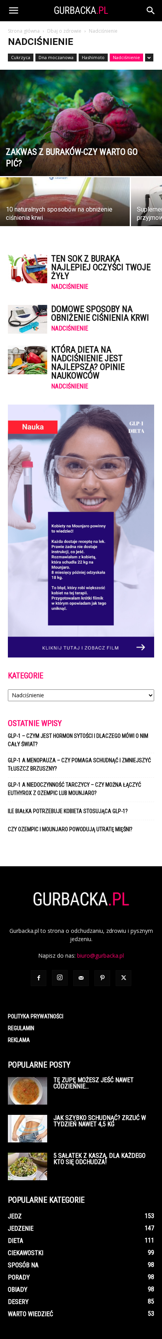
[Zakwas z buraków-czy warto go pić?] (81, 123)
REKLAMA (19, 1040)
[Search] (151, 10)
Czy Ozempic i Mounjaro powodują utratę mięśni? (71, 829)
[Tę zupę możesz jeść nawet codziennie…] (27, 1091)
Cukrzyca (20, 57)
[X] (123, 978)
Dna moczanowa (56, 57)
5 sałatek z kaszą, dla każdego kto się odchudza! (99, 1159)
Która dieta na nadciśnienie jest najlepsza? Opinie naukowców (88, 363)
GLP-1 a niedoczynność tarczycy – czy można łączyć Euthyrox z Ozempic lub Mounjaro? (74, 789)
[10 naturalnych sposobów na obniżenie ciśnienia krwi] (65, 209)
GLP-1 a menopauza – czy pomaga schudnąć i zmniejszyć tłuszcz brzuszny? (79, 764)
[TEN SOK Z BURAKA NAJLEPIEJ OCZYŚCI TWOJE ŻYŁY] (27, 268)
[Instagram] (60, 978)
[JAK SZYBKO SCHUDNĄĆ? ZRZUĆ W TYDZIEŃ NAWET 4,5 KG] (27, 1128)
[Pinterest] (102, 978)
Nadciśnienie (126, 57)
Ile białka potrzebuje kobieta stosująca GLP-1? (68, 811)
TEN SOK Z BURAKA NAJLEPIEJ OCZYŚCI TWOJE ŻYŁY (101, 267)
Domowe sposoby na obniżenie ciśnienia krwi (100, 313)
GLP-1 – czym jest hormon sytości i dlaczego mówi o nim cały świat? (78, 740)
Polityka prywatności (35, 1016)
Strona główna (24, 31)
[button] (13, 10)
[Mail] (81, 978)
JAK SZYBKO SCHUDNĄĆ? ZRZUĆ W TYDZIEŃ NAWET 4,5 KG (99, 1121)
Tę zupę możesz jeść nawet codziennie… (93, 1083)
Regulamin (21, 1028)
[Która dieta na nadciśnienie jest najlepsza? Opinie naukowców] (27, 359)
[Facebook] (38, 978)
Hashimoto (93, 57)
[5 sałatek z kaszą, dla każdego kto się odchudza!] (27, 1166)
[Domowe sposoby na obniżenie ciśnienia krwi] (27, 319)
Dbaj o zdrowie (64, 31)
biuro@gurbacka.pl (100, 955)
